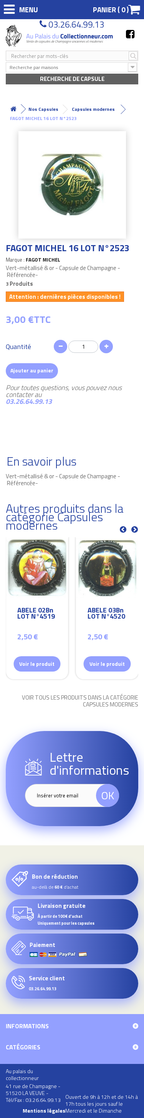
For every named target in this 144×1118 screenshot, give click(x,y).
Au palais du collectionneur (22, 1074)
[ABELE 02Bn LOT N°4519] (37, 568)
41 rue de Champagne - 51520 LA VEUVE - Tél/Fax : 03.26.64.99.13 (33, 1093)
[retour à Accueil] (13, 109)
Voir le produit (37, 664)
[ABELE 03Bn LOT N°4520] (107, 568)
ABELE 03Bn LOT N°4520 (106, 614)
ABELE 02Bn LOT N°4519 (36, 614)
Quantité (18, 346)
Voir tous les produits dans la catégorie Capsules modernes (80, 701)
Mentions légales (44, 1110)
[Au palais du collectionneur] (60, 36)
